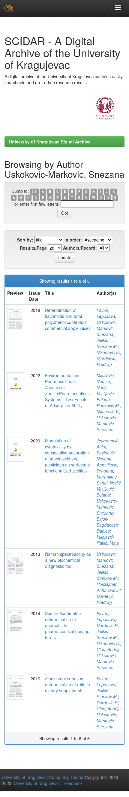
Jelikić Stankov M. (107, 343)
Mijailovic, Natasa (106, 378)
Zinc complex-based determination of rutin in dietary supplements (67, 684)
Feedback (73, 783)
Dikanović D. (108, 352)
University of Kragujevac (37, 783)
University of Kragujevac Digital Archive (50, 142)
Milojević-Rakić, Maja (108, 540)
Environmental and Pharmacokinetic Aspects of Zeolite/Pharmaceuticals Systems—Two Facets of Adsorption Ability (68, 390)
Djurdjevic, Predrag (106, 361)
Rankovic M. (108, 405)
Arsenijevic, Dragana (107, 468)
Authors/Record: (80, 248)
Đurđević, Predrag (106, 599)
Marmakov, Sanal (107, 480)
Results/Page (33, 248)
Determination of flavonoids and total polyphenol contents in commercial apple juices (68, 319)
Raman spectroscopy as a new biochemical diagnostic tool (68, 560)
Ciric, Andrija (109, 649)
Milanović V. (108, 411)
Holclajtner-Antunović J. (108, 587)
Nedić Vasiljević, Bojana (106, 393)
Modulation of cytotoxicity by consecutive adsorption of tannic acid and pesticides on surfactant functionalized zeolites (67, 456)
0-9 (34, 191)
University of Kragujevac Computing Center (43, 777)
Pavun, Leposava (106, 313)
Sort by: (25, 240)
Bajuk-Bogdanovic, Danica (108, 525)
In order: (73, 240)
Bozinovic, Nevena (106, 456)
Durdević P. (107, 625)
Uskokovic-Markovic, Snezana (107, 328)
